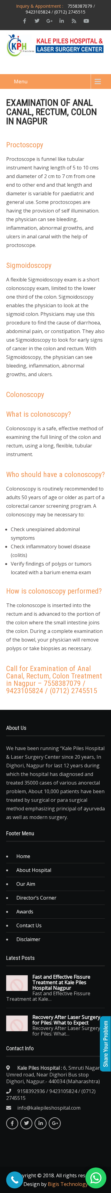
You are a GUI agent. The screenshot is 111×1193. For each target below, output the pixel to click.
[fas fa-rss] (74, 21)
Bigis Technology (68, 1184)
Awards (24, 911)
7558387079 (80, 6)
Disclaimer (28, 939)
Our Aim (25, 884)
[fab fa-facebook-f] (24, 21)
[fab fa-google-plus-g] (49, 21)
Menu (20, 81)
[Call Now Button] (14, 1179)
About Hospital (33, 870)
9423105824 (38, 12)
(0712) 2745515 (69, 12)
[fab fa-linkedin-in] (61, 21)
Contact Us (29, 925)
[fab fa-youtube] (86, 21)
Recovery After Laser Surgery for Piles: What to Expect (66, 1019)
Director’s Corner (36, 897)
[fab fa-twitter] (37, 21)
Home (23, 856)
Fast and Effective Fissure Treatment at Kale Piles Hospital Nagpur (61, 982)
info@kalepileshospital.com (48, 1107)
